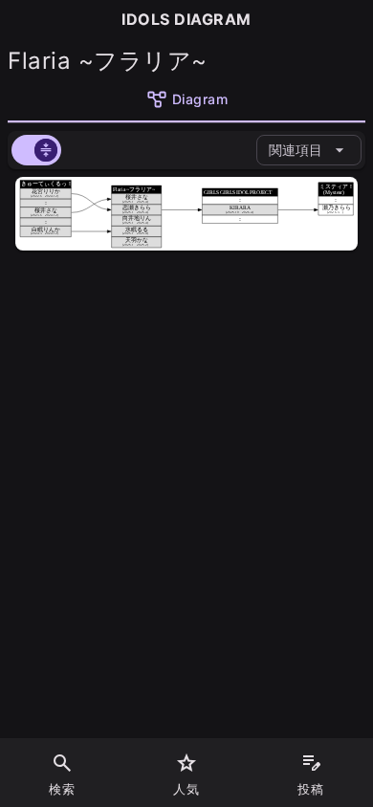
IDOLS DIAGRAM (186, 19)
